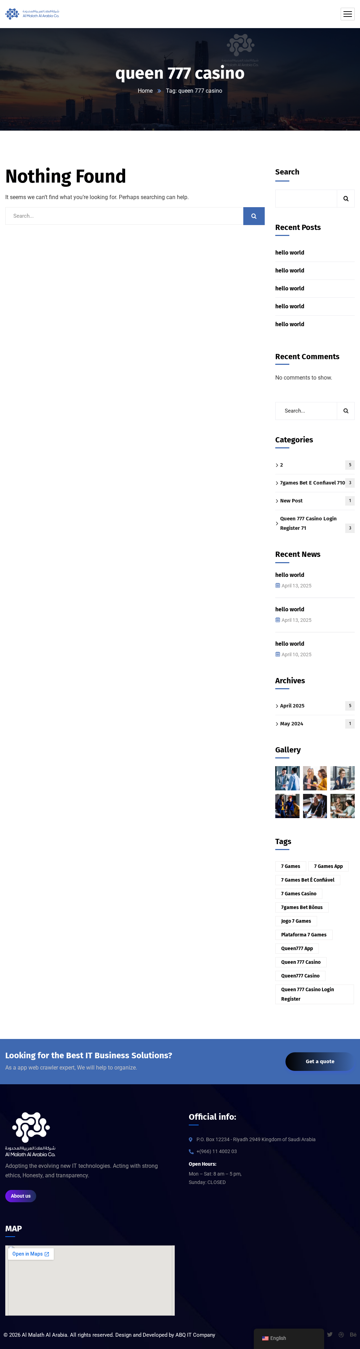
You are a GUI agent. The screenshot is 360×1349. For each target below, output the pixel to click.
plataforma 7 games (304, 935)
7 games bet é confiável (307, 880)
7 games (290, 866)
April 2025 (315, 706)
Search (287, 172)
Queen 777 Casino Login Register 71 (315, 523)
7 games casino (298, 894)
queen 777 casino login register (307, 994)
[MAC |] (32, 14)
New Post (315, 501)
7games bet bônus (302, 907)
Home (145, 90)
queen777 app (297, 949)
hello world (289, 252)
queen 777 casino (301, 962)
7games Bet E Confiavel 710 (315, 483)
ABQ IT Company (195, 1335)
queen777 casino (300, 976)
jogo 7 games (296, 921)
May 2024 (315, 723)
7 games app (328, 866)
